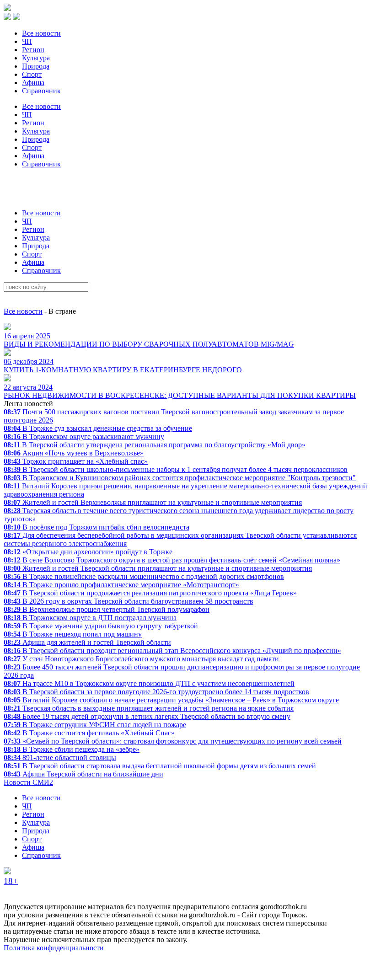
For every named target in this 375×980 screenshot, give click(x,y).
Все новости (41, 33)
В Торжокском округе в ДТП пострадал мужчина (90, 617)
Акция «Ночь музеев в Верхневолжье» (74, 453)
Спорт (32, 74)
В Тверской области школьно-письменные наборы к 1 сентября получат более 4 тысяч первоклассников (176, 469)
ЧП (27, 41)
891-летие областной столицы (60, 757)
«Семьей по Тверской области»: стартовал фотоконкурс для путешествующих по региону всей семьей (173, 741)
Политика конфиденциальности (54, 948)
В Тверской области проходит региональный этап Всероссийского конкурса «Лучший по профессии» (172, 650)
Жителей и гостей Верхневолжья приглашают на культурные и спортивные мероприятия (153, 502)
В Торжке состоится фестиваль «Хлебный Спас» (89, 733)
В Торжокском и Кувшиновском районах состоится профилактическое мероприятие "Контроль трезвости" (180, 478)
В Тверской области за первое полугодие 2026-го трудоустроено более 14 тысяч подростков (156, 692)
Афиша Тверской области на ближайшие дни (83, 774)
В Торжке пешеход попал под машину (73, 634)
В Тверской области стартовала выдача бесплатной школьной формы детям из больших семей (160, 766)
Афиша (33, 82)
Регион (33, 50)
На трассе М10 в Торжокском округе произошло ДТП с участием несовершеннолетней (149, 683)
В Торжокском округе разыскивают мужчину (84, 436)
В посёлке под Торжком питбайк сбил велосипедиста (96, 527)
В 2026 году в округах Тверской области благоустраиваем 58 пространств (128, 601)
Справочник (41, 91)
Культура (36, 58)
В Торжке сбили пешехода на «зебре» (71, 749)
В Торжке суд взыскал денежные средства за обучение (98, 428)
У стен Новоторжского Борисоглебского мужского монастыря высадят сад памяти (141, 659)
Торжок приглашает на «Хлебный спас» (76, 461)
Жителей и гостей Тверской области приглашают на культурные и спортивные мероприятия (158, 568)
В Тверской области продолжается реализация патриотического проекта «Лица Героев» (150, 593)
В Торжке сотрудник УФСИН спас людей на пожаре (95, 724)
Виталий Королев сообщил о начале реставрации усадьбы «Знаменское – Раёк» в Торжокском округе (171, 700)
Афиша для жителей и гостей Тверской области (87, 642)
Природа (35, 66)
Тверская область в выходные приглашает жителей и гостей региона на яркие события (149, 708)
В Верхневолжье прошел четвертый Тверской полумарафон (106, 609)
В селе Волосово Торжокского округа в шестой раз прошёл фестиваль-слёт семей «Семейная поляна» (172, 560)
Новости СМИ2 (28, 782)
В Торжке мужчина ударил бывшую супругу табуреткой (101, 626)
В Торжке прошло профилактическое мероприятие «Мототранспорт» (121, 585)
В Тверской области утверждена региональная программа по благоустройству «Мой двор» (154, 445)
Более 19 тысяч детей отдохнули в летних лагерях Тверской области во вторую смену (147, 716)
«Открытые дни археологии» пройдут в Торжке (88, 552)
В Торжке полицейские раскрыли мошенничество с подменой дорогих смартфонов (144, 576)
